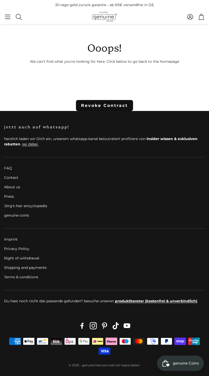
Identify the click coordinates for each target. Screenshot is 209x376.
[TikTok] (115, 325)
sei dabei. (30, 144)
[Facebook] (82, 325)
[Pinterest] (104, 325)
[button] (7, 16)
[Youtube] (126, 325)
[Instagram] (93, 325)
